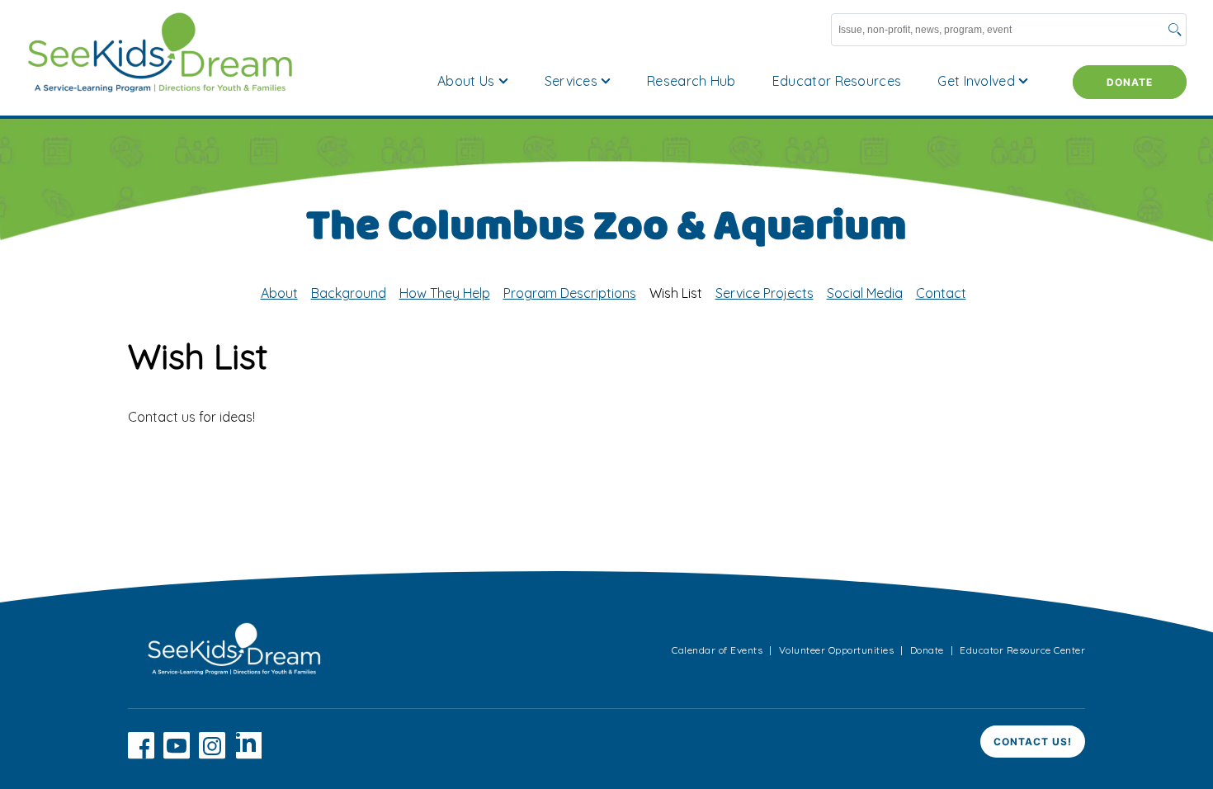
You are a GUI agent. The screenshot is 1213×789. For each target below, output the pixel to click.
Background (348, 293)
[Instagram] (212, 754)
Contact (941, 293)
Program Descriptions (569, 293)
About (279, 293)
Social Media (865, 293)
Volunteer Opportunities (836, 650)
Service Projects (764, 293)
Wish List (675, 293)
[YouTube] (176, 754)
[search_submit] (1175, 31)
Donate (1130, 82)
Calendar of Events (717, 650)
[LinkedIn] (248, 754)
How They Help (444, 293)
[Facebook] (141, 754)
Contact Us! (1033, 741)
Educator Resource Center (1022, 650)
